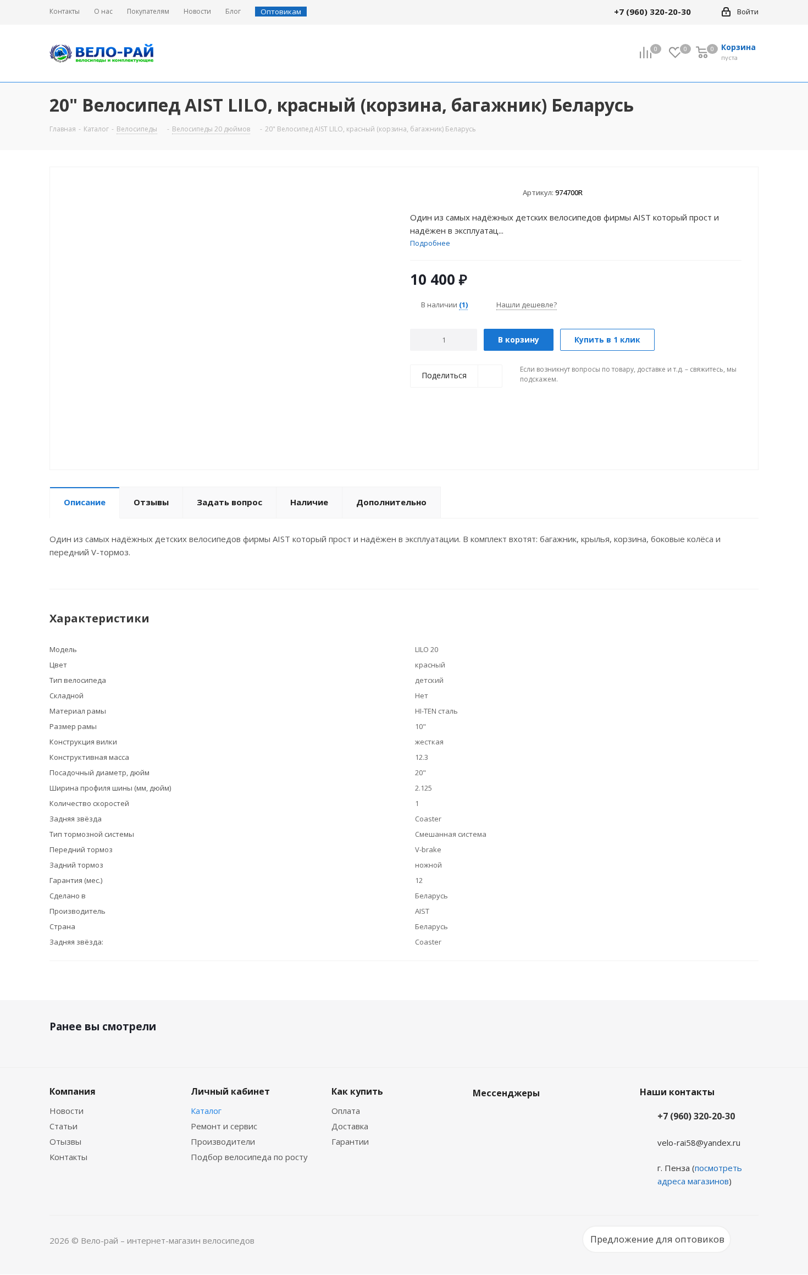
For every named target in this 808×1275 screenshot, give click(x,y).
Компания (72, 1091)
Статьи (63, 1126)
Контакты (68, 1156)
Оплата (345, 1110)
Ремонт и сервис (224, 1126)
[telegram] (707, 11)
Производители (223, 1141)
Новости (66, 1110)
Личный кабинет (230, 1091)
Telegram (511, 1119)
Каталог (206, 1110)
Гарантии (350, 1141)
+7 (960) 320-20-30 (696, 1116)
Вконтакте (484, 1119)
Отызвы (65, 1141)
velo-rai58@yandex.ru (698, 1142)
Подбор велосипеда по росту (249, 1156)
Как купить (357, 1091)
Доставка (349, 1126)
